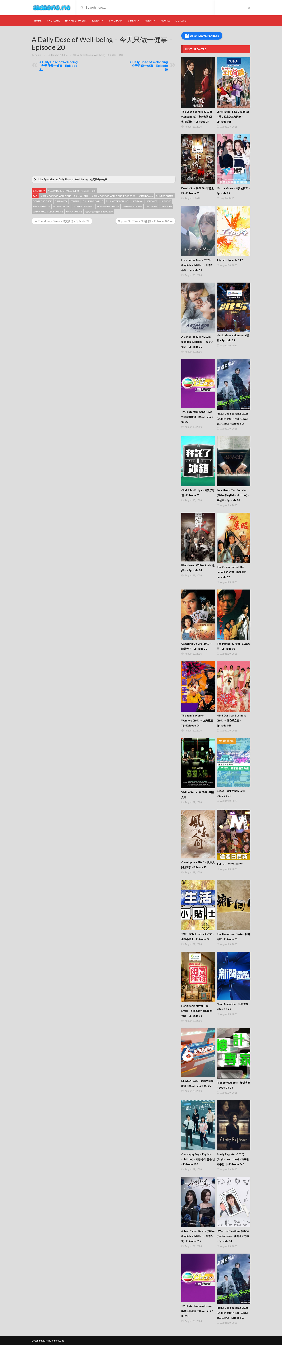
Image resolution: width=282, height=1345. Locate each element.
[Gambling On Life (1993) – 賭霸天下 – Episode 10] (198, 615)
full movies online (117, 201)
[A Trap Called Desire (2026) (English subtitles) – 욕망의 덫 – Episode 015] (198, 1202)
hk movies (151, 201)
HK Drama (53, 20)
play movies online (108, 206)
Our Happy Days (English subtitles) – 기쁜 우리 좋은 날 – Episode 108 (198, 1159)
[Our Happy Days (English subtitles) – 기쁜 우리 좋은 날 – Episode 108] (198, 1125)
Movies (165, 20)
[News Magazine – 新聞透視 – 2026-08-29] (233, 976)
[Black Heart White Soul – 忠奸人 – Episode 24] (198, 537)
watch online (74, 211)
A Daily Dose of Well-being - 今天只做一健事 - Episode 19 (148, 66)
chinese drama (164, 195)
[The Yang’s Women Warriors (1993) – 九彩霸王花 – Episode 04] (198, 686)
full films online (92, 201)
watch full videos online (48, 211)
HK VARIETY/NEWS (76, 20)
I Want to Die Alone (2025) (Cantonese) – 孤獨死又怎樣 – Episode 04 (233, 1236)
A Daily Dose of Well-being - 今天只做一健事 (100, 54)
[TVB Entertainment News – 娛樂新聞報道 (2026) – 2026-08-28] (198, 1278)
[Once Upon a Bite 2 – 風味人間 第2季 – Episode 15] (198, 834)
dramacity (61, 201)
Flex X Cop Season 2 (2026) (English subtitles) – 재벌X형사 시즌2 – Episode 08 (233, 418)
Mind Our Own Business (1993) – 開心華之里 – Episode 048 (231, 720)
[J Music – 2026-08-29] (233, 835)
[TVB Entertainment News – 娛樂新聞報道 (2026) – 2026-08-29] (198, 383)
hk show (166, 201)
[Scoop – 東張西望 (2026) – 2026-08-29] (233, 762)
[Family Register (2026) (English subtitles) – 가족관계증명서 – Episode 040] (233, 1125)
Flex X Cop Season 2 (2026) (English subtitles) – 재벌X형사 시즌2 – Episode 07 (233, 1312)
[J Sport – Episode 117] (233, 231)
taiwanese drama (132, 206)
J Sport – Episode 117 (230, 260)
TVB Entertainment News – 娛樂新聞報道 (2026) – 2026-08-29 (197, 416)
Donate (181, 20)
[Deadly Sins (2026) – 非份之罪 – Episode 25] (198, 159)
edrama (74, 201)
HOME (38, 20)
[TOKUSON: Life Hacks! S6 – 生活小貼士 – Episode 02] (198, 905)
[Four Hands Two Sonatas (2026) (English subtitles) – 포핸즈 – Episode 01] (233, 461)
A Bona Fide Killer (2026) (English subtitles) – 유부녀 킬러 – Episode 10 (197, 341)
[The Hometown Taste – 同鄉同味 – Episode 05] (233, 905)
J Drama (150, 20)
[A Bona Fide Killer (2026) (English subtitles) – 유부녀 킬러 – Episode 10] (198, 308)
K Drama (97, 20)
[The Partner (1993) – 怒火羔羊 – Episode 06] (233, 615)
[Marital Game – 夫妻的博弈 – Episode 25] (233, 159)
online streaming (83, 206)
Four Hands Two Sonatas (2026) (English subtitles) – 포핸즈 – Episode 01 (233, 495)
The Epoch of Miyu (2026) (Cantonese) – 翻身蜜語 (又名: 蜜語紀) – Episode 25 (196, 116)
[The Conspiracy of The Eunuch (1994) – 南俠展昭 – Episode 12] (233, 538)
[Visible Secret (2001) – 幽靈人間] (198, 763)
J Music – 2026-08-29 (229, 864)
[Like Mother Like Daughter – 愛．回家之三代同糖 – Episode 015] (233, 82)
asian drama (146, 195)
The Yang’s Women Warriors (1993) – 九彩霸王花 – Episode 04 (197, 720)
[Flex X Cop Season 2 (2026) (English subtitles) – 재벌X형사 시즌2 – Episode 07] (233, 1279)
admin (38, 54)
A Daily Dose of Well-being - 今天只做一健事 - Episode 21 (58, 66)
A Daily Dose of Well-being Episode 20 (113, 195)
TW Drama (116, 20)
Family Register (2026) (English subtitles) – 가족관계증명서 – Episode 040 (233, 1159)
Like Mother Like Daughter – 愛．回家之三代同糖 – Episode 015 (233, 116)
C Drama (133, 20)
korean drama (41, 206)
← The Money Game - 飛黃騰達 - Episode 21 (62, 221)
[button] (103, 179)
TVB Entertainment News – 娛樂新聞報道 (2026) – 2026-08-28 (197, 1311)
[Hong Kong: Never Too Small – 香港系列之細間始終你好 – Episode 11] (198, 977)
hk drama (137, 201)
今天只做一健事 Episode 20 (99, 211)
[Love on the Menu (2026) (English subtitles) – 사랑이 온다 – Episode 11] (198, 231)
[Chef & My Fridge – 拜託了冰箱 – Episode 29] (198, 461)
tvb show (166, 206)
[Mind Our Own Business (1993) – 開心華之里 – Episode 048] (233, 686)
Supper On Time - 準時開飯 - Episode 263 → (145, 221)
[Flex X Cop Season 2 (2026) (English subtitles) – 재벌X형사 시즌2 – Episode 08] (233, 384)
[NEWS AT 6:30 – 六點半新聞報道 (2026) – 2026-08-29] (198, 1052)
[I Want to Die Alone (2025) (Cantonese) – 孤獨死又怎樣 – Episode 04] (233, 1202)
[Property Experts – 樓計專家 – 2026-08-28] (233, 1053)
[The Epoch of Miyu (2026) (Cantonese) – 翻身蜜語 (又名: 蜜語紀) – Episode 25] (198, 82)
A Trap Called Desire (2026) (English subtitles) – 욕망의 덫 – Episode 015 (197, 1236)
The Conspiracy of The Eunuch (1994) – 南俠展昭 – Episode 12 (232, 572)
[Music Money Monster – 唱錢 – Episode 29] (233, 307)
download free (42, 201)
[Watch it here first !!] (52, 7)
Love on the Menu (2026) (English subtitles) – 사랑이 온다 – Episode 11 (197, 265)
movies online (61, 206)
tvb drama (151, 206)
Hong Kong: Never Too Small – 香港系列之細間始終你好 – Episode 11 (197, 1010)
